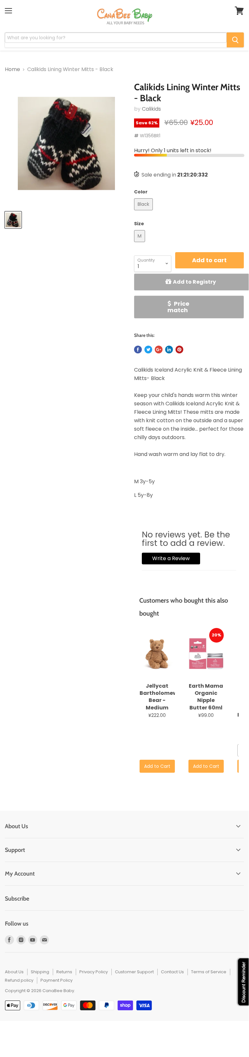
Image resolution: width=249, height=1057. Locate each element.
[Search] (235, 39)
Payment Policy (56, 980)
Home (12, 69)
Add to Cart (157, 766)
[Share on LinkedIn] (169, 349)
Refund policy (19, 980)
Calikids (151, 109)
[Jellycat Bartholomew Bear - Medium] (157, 654)
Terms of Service (208, 972)
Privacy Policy (93, 972)
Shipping (40, 972)
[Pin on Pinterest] (179, 349)
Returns (64, 972)
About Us (14, 972)
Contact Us (172, 972)
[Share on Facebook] (138, 349)
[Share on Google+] (159, 349)
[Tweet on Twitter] (148, 349)
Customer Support (134, 972)
